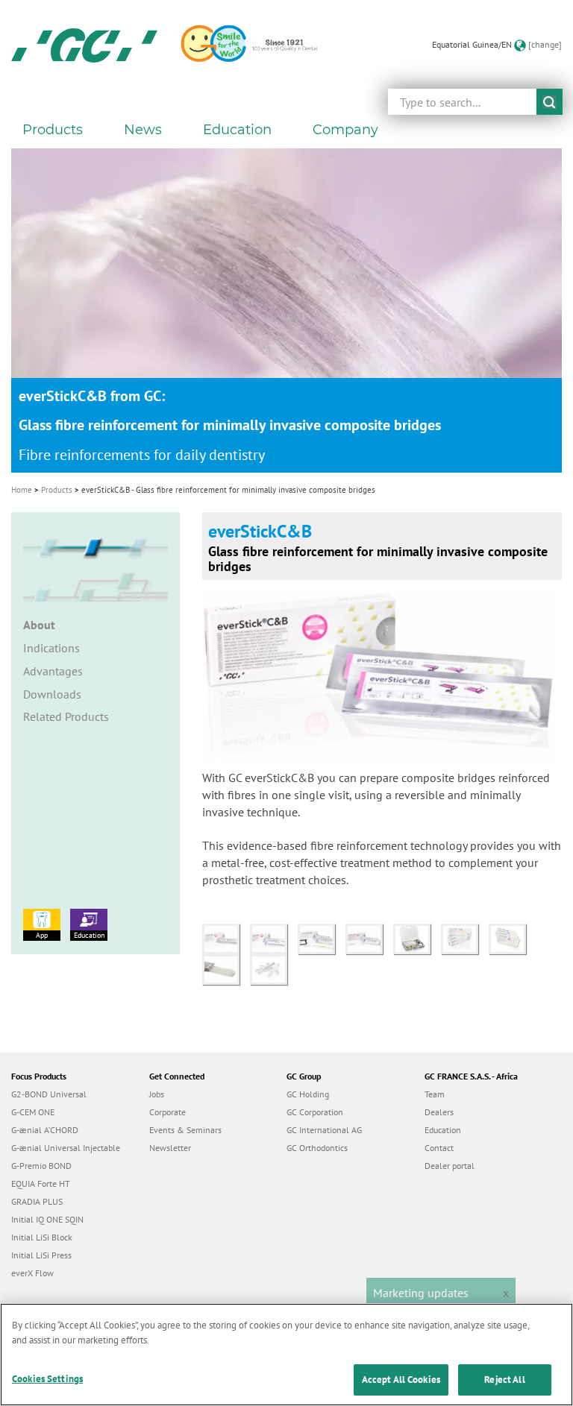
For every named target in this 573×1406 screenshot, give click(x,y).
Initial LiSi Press (41, 1255)
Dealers (439, 1111)
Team (435, 1094)
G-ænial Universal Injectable (65, 1147)
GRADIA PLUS (37, 1201)
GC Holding (307, 1094)
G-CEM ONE (32, 1111)
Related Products (66, 716)
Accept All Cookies (401, 1379)
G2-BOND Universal (49, 1094)
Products (56, 490)
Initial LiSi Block (41, 1237)
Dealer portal (450, 1165)
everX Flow (32, 1273)
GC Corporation (314, 1111)
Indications (51, 647)
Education (89, 935)
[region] (286, 1354)
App (42, 935)
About (39, 624)
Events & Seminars (185, 1129)
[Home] (84, 44)
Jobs (156, 1094)
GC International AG (324, 1129)
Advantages (53, 670)
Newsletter (170, 1147)
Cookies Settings (47, 1378)
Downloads (52, 694)
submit (549, 102)
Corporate (167, 1111)
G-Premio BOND (41, 1165)
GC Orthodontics (317, 1147)
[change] (545, 44)
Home (21, 490)
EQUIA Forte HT (40, 1183)
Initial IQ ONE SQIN (47, 1219)
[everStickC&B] (226, 937)
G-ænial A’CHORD (44, 1129)
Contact (439, 1147)
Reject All (504, 1379)
